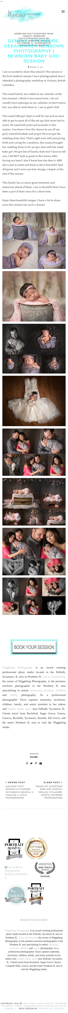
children (60, 690)
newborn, (48, 690)
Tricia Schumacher (54, 676)
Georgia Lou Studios (50, 1008)
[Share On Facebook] (27, 763)
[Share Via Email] (40, 763)
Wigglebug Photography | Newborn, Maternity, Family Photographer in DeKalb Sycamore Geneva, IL (35, 1006)
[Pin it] (36, 763)
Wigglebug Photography (17, 667)
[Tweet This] (31, 763)
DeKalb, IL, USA (36, 67)
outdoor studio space (19, 708)
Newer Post (20, 790)
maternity (35, 690)
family (14, 694)
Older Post (48, 790)
